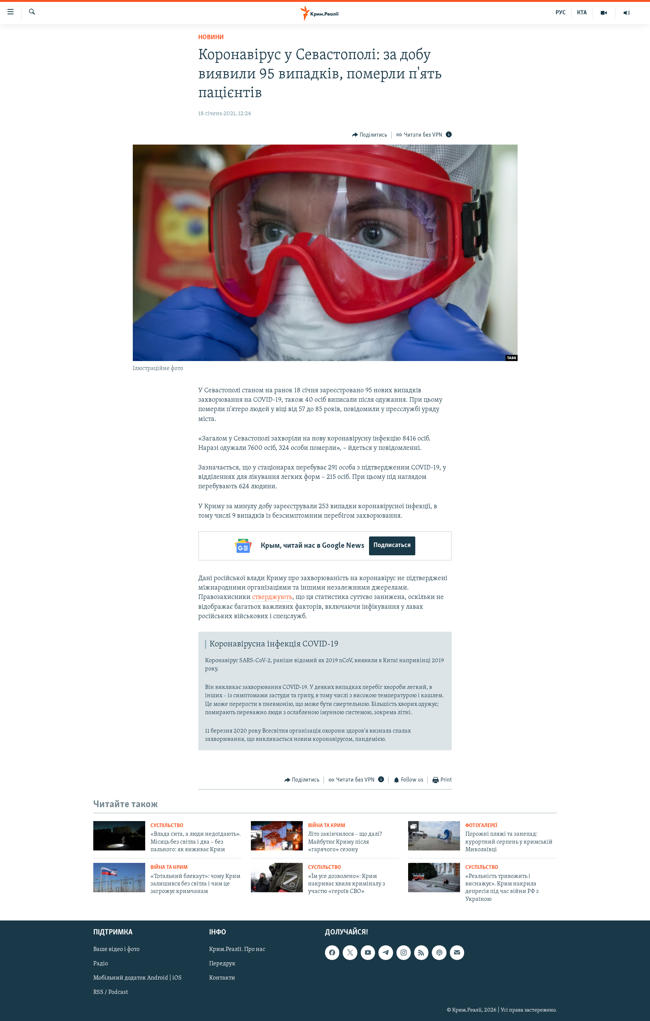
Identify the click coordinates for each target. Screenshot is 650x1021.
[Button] (369, 135)
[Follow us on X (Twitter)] (350, 953)
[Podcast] (439, 953)
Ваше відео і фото (116, 950)
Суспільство (166, 826)
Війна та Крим (326, 826)
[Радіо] (626, 13)
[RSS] (421, 953)
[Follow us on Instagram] (403, 953)
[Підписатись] (457, 953)
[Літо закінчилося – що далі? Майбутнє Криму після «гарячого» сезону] (277, 835)
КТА (582, 13)
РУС (561, 13)
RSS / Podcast (110, 993)
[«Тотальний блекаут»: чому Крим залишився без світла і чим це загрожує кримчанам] (119, 877)
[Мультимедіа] (603, 13)
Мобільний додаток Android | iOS (137, 978)
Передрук (222, 964)
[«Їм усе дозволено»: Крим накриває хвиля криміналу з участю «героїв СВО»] (277, 877)
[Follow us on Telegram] (385, 953)
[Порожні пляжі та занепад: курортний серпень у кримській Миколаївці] (434, 835)
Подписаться (392, 545)
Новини (211, 37)
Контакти (222, 978)
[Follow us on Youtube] (368, 953)
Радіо (100, 964)
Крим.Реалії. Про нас (237, 950)
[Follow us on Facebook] (332, 953)
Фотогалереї (481, 826)
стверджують (272, 597)
